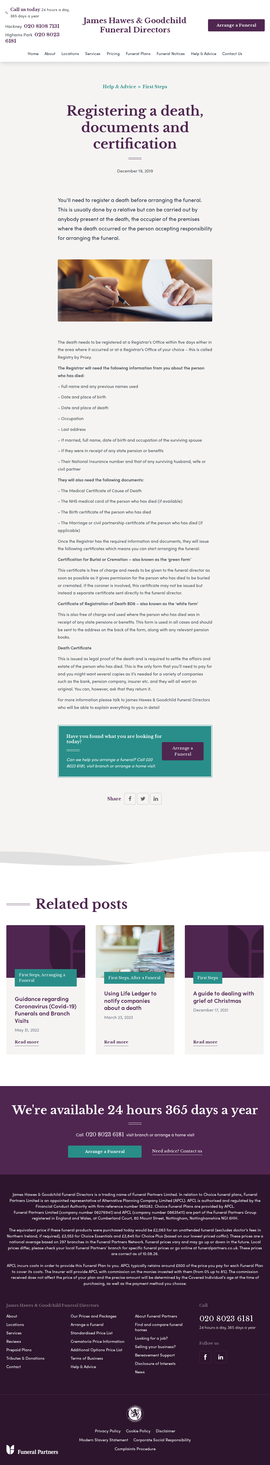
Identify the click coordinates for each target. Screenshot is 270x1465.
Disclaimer (165, 1431)
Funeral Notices (171, 53)
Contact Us (232, 53)
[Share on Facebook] (130, 799)
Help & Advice (203, 53)
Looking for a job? (151, 1338)
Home (33, 53)
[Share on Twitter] (143, 799)
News (140, 1372)
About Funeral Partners (156, 1316)
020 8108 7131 (41, 26)
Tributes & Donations (25, 1358)
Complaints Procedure (135, 1449)
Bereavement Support (155, 1355)
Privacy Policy (108, 1431)
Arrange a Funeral (236, 25)
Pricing (113, 53)
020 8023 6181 (105, 1134)
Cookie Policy (138, 1431)
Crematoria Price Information (97, 1341)
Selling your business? (155, 1346)
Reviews (13, 1341)
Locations (70, 53)
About (50, 53)
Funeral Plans (138, 53)
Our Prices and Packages (94, 1316)
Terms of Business (87, 1358)
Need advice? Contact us (177, 1150)
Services (92, 53)
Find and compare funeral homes (159, 1327)
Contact (13, 1366)
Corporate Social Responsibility (162, 1440)
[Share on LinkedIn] (156, 799)
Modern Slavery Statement (103, 1440)
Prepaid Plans (19, 1350)
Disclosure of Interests (155, 1363)
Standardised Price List (92, 1333)
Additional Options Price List (96, 1350)
